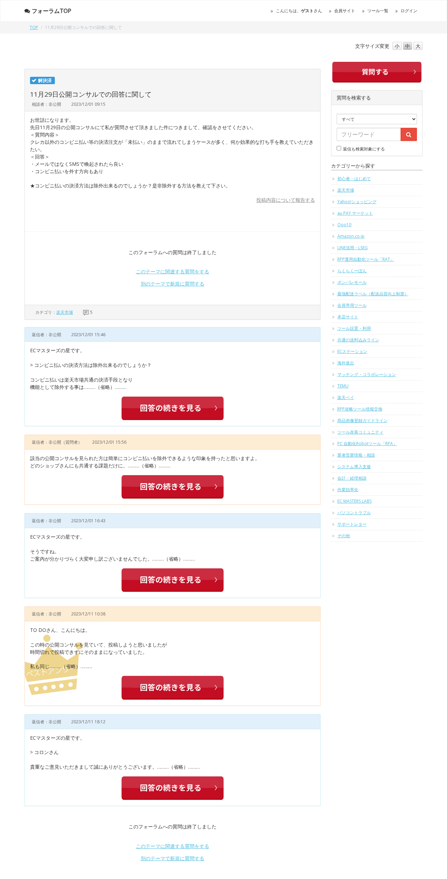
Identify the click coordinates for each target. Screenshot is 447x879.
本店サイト (347, 317)
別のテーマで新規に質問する (172, 283)
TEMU (343, 386)
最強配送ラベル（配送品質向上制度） (373, 294)
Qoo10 (344, 225)
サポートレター (352, 524)
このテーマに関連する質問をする (172, 271)
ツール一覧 (377, 11)
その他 (343, 536)
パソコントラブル (354, 513)
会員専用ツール (352, 305)
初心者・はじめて (354, 179)
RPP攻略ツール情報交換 (359, 409)
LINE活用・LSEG (352, 248)
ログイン (409, 11)
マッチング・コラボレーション (366, 374)
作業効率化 (347, 490)
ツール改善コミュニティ (360, 432)
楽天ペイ (345, 397)
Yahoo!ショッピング (356, 202)
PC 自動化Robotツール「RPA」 (367, 443)
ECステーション (352, 351)
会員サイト (344, 11)
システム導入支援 (354, 467)
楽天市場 (64, 312)
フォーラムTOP (51, 11)
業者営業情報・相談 (356, 455)
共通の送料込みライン (358, 340)
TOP (34, 27)
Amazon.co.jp (351, 236)
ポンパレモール (352, 282)
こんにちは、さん (299, 11)
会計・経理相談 (352, 478)
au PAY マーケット (355, 213)
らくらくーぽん (352, 271)
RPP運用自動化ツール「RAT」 (365, 259)
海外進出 (345, 363)
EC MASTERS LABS (354, 501)
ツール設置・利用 (354, 328)
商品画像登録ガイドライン (362, 420)
